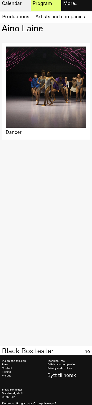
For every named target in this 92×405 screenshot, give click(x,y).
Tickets (6, 372)
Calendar (12, 3)
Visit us (6, 375)
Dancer (14, 132)
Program (42, 3)
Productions (15, 16)
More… (71, 3)
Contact (7, 368)
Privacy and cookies (59, 368)
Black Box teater (28, 350)
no (87, 351)
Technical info (56, 361)
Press (5, 364)
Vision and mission (14, 361)
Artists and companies (60, 16)
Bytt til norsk (61, 375)
